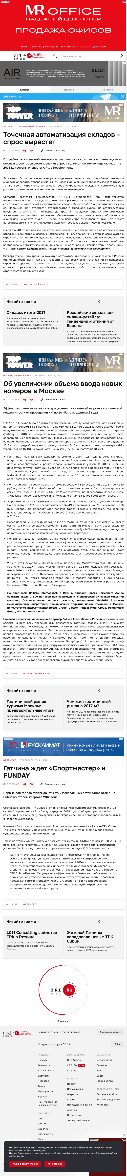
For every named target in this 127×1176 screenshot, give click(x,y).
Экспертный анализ (32, 125)
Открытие (9, 759)
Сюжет (7, 987)
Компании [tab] (108, 88)
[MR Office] (62, 25)
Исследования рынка (17, 374)
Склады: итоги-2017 (26, 311)
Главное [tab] (24, 88)
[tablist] (63, 88)
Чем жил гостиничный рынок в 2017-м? (89, 702)
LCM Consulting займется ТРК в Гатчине (32, 933)
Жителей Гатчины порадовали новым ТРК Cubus (90, 935)
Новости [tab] (69, 88)
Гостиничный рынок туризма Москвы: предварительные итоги (30, 704)
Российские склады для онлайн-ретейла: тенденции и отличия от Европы (91, 318)
